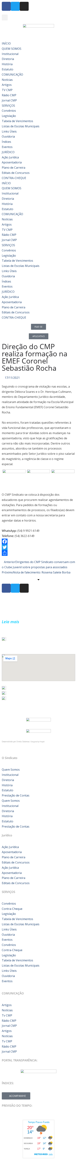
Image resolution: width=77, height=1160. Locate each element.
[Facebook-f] (6, 6)
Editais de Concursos (16, 173)
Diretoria (8, 59)
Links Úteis (9, 131)
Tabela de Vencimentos (17, 121)
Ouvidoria (8, 136)
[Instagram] (24, 6)
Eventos (7, 147)
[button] (5, 17)
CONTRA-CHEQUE (14, 178)
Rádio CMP (9, 95)
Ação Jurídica (10, 157)
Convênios (9, 111)
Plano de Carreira (13, 168)
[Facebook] (38, 541)
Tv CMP (7, 1015)
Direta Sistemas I (23, 741)
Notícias (7, 80)
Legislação (9, 116)
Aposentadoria (12, 162)
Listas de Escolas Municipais (20, 126)
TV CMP (7, 90)
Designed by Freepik (37, 741)
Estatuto (7, 69)
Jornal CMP (9, 100)
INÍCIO (6, 43)
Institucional (10, 54)
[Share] (38, 553)
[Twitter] (15, 6)
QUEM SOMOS (11, 49)
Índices (6, 142)
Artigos (7, 85)
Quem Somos (11, 770)
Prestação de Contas (15, 795)
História (7, 64)
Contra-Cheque (12, 909)
